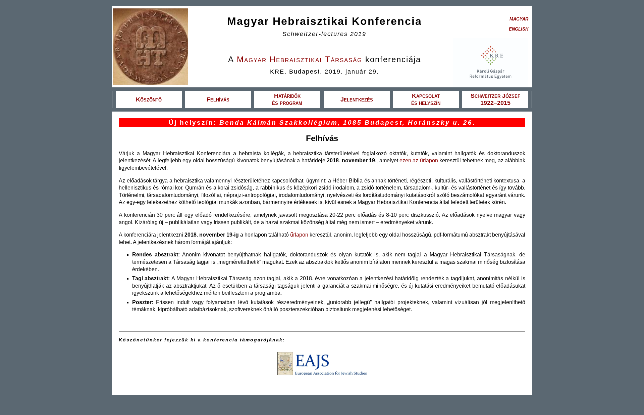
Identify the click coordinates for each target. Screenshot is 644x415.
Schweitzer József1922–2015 (495, 99)
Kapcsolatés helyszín (425, 99)
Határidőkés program (287, 99)
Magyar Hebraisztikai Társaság (299, 59)
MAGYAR (518, 19)
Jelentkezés (356, 99)
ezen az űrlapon (418, 160)
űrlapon (299, 235)
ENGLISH (518, 29)
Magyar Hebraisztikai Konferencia (324, 21)
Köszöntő (149, 99)
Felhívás (218, 99)
